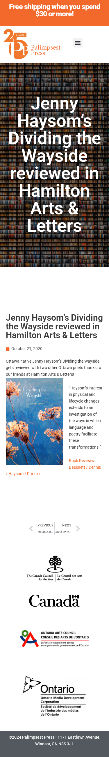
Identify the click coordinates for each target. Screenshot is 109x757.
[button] (78, 43)
